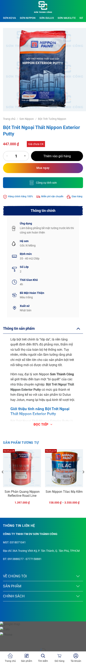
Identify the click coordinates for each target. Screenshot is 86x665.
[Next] (83, 480)
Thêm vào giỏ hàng (57, 156)
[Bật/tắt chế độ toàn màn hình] (16, 641)
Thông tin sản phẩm (19, 328)
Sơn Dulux (46, 17)
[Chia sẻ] (27, 641)
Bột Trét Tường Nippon (52, 118)
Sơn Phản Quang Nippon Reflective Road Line (22, 494)
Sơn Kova (9, 17)
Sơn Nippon (28, 17)
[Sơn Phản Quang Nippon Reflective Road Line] (22, 468)
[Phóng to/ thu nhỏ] (4, 641)
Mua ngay (42, 167)
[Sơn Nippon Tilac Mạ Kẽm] (64, 468)
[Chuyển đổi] (78, 328)
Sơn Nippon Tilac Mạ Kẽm (64, 492)
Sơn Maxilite (67, 17)
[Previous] (3, 480)
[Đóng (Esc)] (39, 641)
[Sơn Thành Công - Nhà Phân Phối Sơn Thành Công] (43, 7)
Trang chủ (9, 118)
